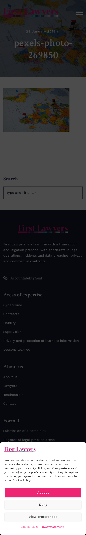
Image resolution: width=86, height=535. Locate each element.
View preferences (43, 517)
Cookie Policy (29, 526)
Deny (43, 505)
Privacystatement (52, 526)
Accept (43, 493)
